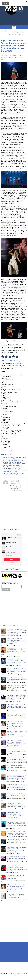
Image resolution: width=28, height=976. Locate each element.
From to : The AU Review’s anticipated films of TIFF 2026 (17, 679)
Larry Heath (5, 665)
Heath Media (16, 973)
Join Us (14, 975)
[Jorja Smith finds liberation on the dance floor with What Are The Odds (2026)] (3, 733)
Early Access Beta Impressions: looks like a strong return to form (17, 786)
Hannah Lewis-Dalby (7, 781)
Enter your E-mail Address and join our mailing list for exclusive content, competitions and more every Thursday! (11, 582)
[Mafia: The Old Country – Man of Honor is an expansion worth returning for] (3, 687)
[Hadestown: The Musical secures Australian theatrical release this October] (3, 752)
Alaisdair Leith (12, 808)
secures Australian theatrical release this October (16, 751)
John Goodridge (12, 717)
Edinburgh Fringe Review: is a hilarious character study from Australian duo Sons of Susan (17, 833)
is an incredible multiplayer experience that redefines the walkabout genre (16, 805)
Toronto (3, 59)
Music (9, 57)
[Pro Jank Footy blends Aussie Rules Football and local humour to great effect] (3, 877)
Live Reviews (4, 57)
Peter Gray (4, 645)
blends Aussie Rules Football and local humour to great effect (16, 877)
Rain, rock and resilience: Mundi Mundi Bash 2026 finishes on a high (16, 858)
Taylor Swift (21, 57)
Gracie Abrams (14, 57)
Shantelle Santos (13, 899)
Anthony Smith (6, 55)
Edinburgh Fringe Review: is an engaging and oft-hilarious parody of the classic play (17, 759)
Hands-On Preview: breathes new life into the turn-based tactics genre (17, 795)
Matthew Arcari (5, 635)
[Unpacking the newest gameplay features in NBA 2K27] (3, 841)
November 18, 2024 (16, 55)
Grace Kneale (12, 735)
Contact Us (24, 973)
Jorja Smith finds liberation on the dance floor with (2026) (17, 733)
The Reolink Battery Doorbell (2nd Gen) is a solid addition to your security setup (15, 896)
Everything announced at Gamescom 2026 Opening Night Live (16, 767)
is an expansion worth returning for (16, 687)
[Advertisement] (14, 20)
